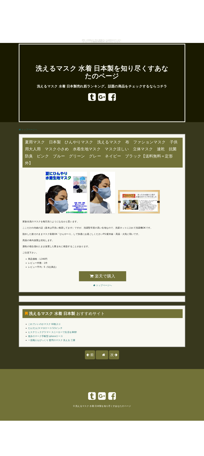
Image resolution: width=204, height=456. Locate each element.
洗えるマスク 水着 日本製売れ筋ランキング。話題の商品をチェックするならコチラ (102, 86)
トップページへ (29, 129)
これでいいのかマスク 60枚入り (44, 324)
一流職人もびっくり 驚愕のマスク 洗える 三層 (51, 340)
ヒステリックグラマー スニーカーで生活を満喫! (52, 332)
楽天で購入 (104, 276)
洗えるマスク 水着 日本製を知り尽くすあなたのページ (103, 406)
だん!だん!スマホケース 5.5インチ (45, 328)
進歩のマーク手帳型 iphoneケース (45, 336)
